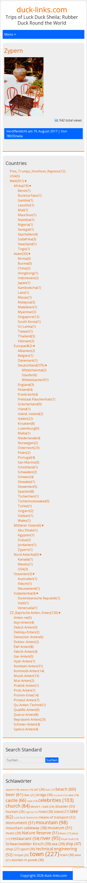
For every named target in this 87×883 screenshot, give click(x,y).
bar (50, 789)
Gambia (25, 200)
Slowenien (27, 486)
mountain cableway (26, 827)
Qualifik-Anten (26, 710)
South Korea (29, 321)
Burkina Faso (30, 195)
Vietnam (26, 341)
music (13, 833)
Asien (21, 253)
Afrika (21, 186)
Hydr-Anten (24, 661)
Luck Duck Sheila (26, 817)
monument (20, 822)
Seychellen (28, 234)
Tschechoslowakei (33, 501)
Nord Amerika (26, 554)
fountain (15, 811)
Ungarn (25, 511)
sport (27, 849)
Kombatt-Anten (28, 666)
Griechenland (30, 404)
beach (65, 789)
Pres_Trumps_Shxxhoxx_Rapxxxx (37, 171)
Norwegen (28, 443)
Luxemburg (28, 428)
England (26, 384)
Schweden (27, 472)
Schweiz (26, 477)
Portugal (26, 457)
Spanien (26, 491)
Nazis (65, 833)
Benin (24, 190)
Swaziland (27, 244)
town (44, 854)
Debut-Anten (25, 627)
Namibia (26, 220)
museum (60, 827)
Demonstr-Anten (28, 637)
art (39, 789)
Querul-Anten (26, 714)
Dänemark (28, 360)
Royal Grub (70, 839)
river (50, 838)
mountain (52, 822)
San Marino (28, 462)
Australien (27, 579)
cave (32, 801)
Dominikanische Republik (39, 598)
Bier (29, 795)
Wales (24, 520)
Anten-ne (23, 617)
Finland (25, 389)
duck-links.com (42, 10)
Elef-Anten (24, 646)
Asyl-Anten (24, 622)
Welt (17, 181)
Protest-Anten (26, 700)
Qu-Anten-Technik (30, 705)
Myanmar (27, 312)
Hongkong (28, 273)
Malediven (27, 307)
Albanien (26, 351)
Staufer (29, 375)
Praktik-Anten (26, 685)
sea (58, 843)
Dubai (24, 540)
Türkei (25, 506)
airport (12, 789)
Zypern (13, 50)
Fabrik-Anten (25, 651)
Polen (24, 452)
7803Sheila (14, 136)
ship (73, 843)
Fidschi (25, 583)
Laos (23, 292)
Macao (25, 297)
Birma (24, 258)
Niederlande (29, 438)
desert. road (42, 806)
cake (73, 795)
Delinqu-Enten (26, 632)
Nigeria (25, 224)
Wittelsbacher (35, 380)
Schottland (28, 467)
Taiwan (25, 331)
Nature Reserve (40, 832)
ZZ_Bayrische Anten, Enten (34, 612)
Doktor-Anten (26, 642)
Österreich (28, 448)
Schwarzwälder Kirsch (28, 843)
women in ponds (28, 860)
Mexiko (25, 564)
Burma (25, 263)
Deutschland (31, 365)
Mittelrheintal (34, 370)
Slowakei (26, 482)
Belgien (25, 355)
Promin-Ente (26, 695)
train (67, 855)
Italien (25, 418)
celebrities (56, 800)
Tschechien (28, 496)
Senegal (26, 229)
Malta (24, 433)
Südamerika (25, 593)
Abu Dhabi (28, 530)
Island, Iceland (30, 414)
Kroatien (26, 423)
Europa (23, 346)
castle (16, 800)
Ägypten (26, 535)
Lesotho (26, 205)
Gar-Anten (23, 656)
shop (13, 849)
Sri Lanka (27, 326)
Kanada (25, 559)
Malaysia (26, 302)
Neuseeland (29, 588)
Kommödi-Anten (29, 671)
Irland (24, 409)
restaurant (25, 838)
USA (15, 176)
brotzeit (60, 795)
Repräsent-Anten (30, 719)
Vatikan (25, 515)
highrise (31, 812)
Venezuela (27, 608)
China (24, 268)
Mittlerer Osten (27, 525)
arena (26, 789)
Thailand (26, 336)
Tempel (21, 855)
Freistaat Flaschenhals (36, 399)
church (18, 806)
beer (14, 794)
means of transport (56, 817)
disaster (65, 806)
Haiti (23, 603)
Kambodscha (29, 287)
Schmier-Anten (27, 724)
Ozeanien (23, 574)
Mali (23, 210)
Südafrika (27, 239)
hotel (46, 811)
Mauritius (27, 215)
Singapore (28, 317)
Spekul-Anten (26, 729)
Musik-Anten (26, 676)
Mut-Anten (24, 680)
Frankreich (28, 394)
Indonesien (28, 278)
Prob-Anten (24, 690)
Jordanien (27, 545)
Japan (24, 283)
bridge (44, 795)
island (61, 811)
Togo (24, 249)
